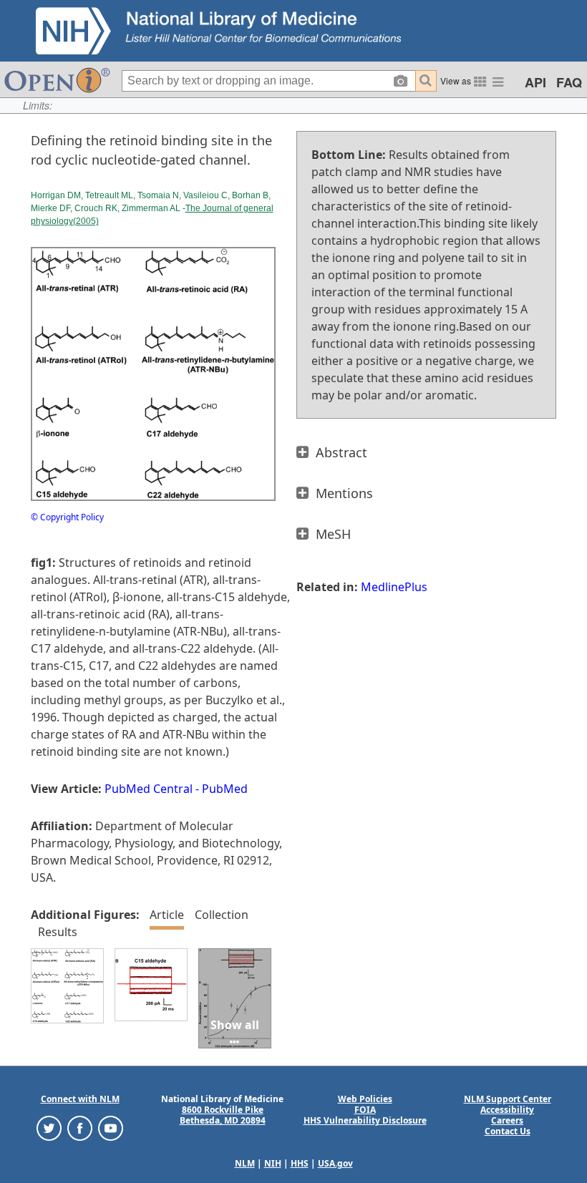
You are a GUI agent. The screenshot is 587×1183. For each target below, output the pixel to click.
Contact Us (507, 1131)
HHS (300, 1163)
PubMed (225, 789)
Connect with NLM (80, 1099)
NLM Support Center (507, 1099)
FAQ (569, 82)
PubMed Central (149, 789)
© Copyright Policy (67, 517)
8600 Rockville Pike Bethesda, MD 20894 (223, 1115)
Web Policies (365, 1099)
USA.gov (335, 1163)
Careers (507, 1120)
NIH (272, 1163)
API (535, 82)
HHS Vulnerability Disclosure (365, 1120)
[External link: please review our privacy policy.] (49, 1127)
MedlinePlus (394, 587)
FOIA (365, 1110)
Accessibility (507, 1110)
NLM (245, 1163)
